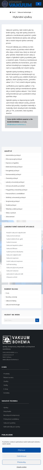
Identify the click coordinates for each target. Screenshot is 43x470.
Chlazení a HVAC (11, 277)
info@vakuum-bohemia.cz (16, 124)
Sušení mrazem (11, 242)
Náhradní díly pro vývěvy (12, 427)
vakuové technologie (13, 305)
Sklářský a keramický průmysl (16, 197)
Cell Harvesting (11, 264)
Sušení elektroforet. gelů (14, 239)
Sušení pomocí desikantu (14, 252)
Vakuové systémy (9, 423)
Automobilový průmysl (13, 155)
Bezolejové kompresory (12, 415)
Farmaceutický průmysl (13, 174)
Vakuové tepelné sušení (14, 245)
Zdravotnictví (10, 217)
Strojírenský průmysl (13, 201)
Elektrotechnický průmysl (14, 167)
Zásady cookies (21, 467)
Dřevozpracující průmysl (14, 159)
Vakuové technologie (24, 12)
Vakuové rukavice (12, 271)
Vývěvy (6, 408)
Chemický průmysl (12, 178)
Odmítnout (21, 456)
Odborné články (11, 301)
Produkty (7, 374)
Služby (6, 385)
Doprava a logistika (12, 163)
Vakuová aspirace (12, 258)
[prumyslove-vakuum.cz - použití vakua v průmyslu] (17, 4)
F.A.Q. (7, 293)
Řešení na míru (8, 377)
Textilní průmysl (11, 205)
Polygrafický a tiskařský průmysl (16, 190)
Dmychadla (7, 411)
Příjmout (21, 450)
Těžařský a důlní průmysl (14, 209)
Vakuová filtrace (11, 248)
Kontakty (6, 393)
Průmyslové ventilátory (11, 419)
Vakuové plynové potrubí (14, 268)
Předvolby (21, 462)
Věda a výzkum (11, 213)
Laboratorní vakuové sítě (14, 274)
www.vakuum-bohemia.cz (11, 360)
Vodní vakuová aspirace (14, 261)
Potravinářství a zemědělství (15, 194)
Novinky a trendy (11, 297)
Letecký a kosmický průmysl (15, 182)
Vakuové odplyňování (13, 255)
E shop (6, 389)
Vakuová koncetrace (13, 236)
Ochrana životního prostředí (15, 186)
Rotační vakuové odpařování (16, 233)
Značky (6, 381)
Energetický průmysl (12, 171)
